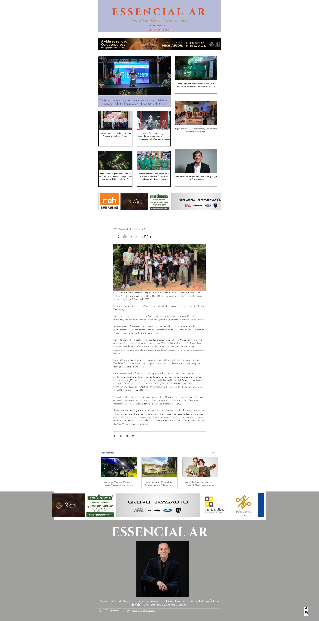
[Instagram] (306, 613)
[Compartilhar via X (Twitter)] (121, 435)
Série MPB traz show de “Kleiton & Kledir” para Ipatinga (199, 483)
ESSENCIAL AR (159, 12)
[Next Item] (166, 82)
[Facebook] (306, 609)
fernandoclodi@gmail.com (143, 611)
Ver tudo (215, 452)
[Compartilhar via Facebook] (114, 435)
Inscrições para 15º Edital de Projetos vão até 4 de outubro (159, 483)
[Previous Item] (102, 82)
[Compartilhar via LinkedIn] (127, 435)
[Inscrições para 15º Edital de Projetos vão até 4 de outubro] (160, 467)
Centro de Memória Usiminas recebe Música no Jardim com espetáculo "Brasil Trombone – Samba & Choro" (118, 483)
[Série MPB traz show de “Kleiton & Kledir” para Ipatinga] (200, 467)
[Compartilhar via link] (133, 435)
